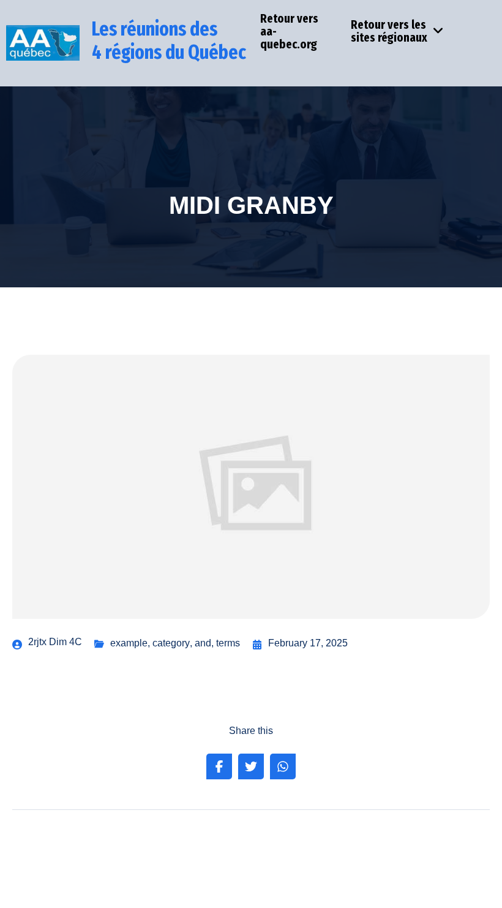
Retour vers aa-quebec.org (289, 31)
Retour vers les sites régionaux (389, 31)
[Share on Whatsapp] (283, 766)
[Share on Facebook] (219, 766)
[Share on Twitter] (251, 766)
